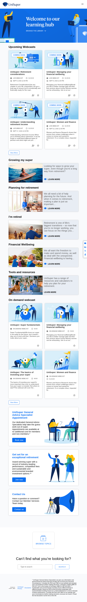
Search (62, 567)
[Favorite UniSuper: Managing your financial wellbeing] (74, 95)
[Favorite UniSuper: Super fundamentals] (38, 345)
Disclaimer (28, 588)
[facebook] (85, 255)
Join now (19, 480)
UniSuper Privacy (20, 587)
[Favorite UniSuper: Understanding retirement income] (38, 145)
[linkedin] (85, 247)
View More (14, 153)
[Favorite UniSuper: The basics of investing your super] (38, 395)
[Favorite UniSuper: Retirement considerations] (38, 95)
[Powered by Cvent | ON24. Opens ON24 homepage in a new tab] (12, 588)
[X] (85, 251)
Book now (19, 440)
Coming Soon (19, 55)
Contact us (19, 509)
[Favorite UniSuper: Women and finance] (74, 145)
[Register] (33, 95)
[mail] (85, 243)
